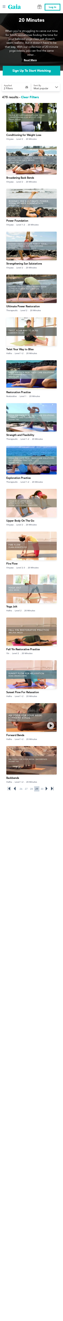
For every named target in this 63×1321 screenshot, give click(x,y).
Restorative (11, 396)
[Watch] (50, 725)
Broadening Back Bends (20, 177)
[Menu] (4, 6)
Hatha (9, 353)
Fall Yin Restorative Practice (23, 649)
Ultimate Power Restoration (23, 306)
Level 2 (19, 138)
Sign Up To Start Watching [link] (31, 70)
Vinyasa (9, 138)
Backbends (12, 777)
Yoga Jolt (11, 606)
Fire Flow (12, 563)
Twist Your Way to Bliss (20, 349)
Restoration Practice (18, 392)
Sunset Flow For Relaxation (22, 692)
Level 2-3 (20, 567)
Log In (52, 7)
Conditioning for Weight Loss (23, 135)
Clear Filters (30, 97)
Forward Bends (15, 735)
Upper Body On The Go (20, 520)
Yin (7, 653)
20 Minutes (31, 138)
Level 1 (23, 396)
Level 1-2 (20, 224)
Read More (30, 60)
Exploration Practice (18, 477)
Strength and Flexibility (20, 435)
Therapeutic (12, 310)
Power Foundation (17, 220)
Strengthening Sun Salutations (24, 263)
